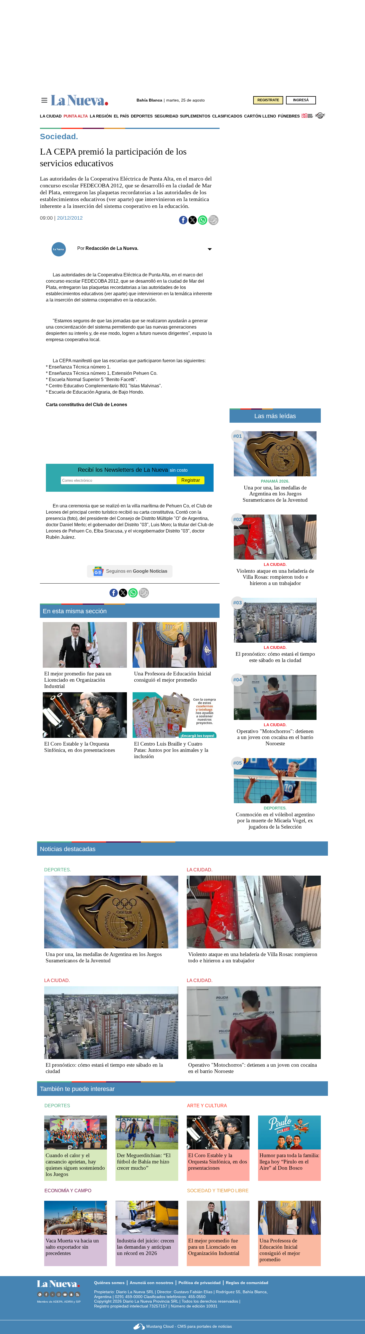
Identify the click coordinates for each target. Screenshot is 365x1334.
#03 (237, 603)
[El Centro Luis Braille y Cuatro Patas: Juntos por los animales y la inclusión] (175, 715)
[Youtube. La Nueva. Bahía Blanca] (65, 1294)
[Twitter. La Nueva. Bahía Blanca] (52, 1294)
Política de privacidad (200, 1282)
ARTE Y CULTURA (207, 1105)
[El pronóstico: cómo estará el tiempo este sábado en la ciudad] (275, 620)
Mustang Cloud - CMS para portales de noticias (189, 1326)
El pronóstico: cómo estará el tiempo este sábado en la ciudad (275, 657)
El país (121, 116)
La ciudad (51, 116)
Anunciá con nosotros (151, 1282)
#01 (237, 436)
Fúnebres (289, 116)
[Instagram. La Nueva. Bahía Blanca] (58, 1294)
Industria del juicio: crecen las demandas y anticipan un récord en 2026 (145, 1247)
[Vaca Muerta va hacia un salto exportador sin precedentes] (75, 1218)
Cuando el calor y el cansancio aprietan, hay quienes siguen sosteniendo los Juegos (75, 1164)
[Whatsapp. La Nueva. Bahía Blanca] (39, 1294)
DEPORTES (57, 1105)
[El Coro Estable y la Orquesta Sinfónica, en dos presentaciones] (85, 715)
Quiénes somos (109, 1282)
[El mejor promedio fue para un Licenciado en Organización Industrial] (85, 645)
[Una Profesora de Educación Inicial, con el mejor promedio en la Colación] (175, 645)
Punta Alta (76, 116)
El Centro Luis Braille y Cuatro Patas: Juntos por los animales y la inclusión (171, 750)
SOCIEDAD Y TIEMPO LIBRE (218, 1190)
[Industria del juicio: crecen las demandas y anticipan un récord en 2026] (146, 1218)
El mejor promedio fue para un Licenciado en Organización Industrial (77, 680)
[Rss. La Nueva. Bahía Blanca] (77, 1294)
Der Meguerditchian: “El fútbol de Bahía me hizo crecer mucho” (144, 1161)
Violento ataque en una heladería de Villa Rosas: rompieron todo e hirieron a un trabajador (275, 577)
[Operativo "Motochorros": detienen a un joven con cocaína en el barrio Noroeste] (275, 697)
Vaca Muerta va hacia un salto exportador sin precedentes (72, 1247)
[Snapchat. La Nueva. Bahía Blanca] (71, 1294)
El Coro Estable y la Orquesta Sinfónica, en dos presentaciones (79, 747)
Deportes (142, 116)
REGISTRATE (268, 100)
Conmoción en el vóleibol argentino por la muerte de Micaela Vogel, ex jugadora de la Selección (275, 820)
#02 (237, 519)
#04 (237, 680)
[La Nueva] (79, 100)
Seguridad (166, 116)
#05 (237, 763)
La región (101, 116)
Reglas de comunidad (247, 1282)
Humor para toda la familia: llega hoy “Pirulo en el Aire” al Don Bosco (289, 1161)
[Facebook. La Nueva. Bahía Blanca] (46, 1294)
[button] (183, 220)
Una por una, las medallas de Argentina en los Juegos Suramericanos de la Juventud (275, 494)
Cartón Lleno (260, 116)
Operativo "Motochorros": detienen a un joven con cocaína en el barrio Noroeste (275, 737)
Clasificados (227, 116)
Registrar (190, 480)
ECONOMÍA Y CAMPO (67, 1190)
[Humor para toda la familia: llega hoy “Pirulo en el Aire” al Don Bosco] (289, 1132)
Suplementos (195, 116)
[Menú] (44, 100)
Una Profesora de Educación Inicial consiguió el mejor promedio (172, 677)
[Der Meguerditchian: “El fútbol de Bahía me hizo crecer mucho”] (146, 1132)
